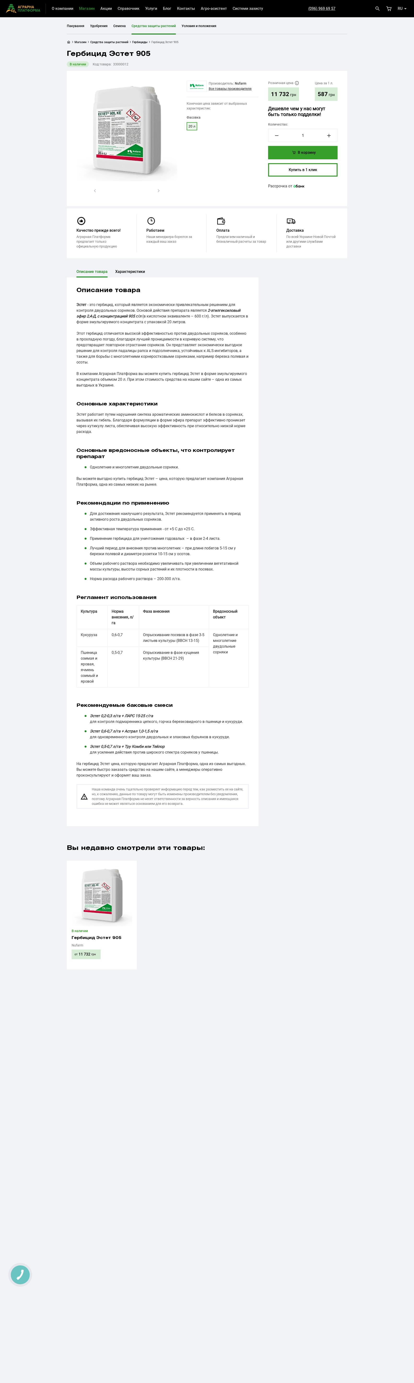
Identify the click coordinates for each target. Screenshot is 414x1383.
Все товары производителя (230, 89)
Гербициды (140, 42)
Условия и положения (199, 26)
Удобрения (99, 26)
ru (400, 8)
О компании (62, 8)
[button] (95, 190)
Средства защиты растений (154, 26)
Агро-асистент (214, 8)
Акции (106, 8)
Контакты (186, 8)
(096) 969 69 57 (321, 8)
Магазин (87, 8)
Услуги (151, 8)
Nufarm (240, 83)
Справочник (128, 8)
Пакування (75, 26)
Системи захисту (248, 8)
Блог (167, 8)
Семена (119, 26)
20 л (192, 126)
